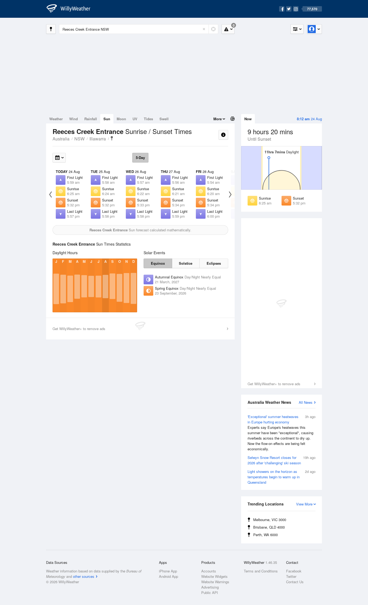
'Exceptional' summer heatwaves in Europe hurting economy (281, 432)
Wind (73, 118)
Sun (106, 118)
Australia (61, 139)
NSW (79, 139)
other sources (83, 576)
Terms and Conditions (261, 571)
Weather (56, 118)
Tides (148, 118)
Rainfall (90, 118)
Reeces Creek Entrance (111, 138)
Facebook (293, 571)
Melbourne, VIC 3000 (269, 519)
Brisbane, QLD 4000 (269, 527)
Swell (164, 118)
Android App (168, 576)
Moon (121, 118)
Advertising (210, 587)
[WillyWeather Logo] (71, 9)
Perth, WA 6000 (265, 534)
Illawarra (97, 139)
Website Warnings (215, 581)
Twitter (291, 576)
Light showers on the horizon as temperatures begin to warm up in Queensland (281, 477)
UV (135, 118)
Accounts (208, 571)
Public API (209, 592)
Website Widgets (214, 576)
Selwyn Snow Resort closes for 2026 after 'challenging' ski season (281, 460)
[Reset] (204, 29)
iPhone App (168, 571)
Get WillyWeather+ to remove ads (274, 383)
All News (306, 402)
